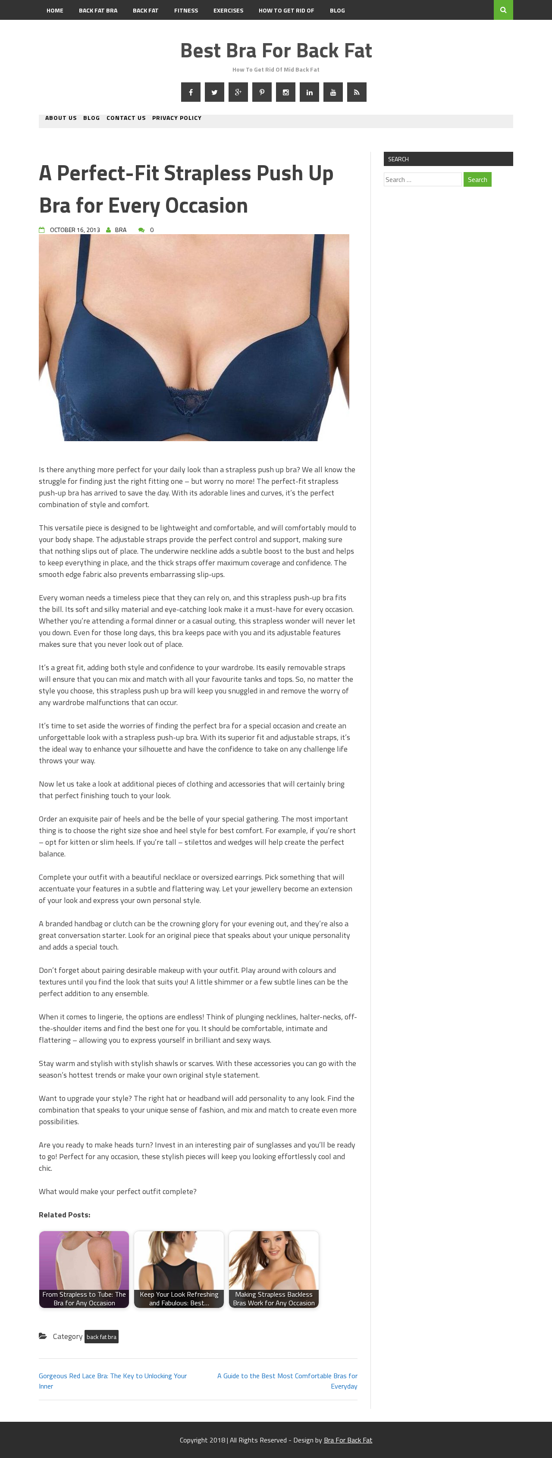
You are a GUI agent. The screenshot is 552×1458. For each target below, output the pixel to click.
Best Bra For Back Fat (276, 50)
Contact (60, 29)
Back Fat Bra (98, 10)
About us (61, 118)
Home (55, 10)
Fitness (186, 10)
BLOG (337, 10)
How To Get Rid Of (286, 10)
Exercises (228, 10)
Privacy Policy (177, 118)
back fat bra (101, 1336)
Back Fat (146, 10)
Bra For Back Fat (348, 1440)
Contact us (126, 118)
